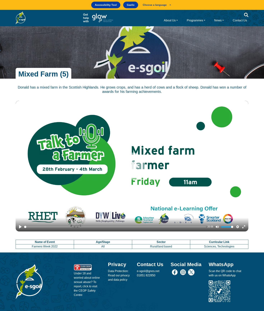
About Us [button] (170, 20)
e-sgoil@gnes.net (148, 271)
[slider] (115, 227)
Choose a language (155, 4)
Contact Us (240, 20)
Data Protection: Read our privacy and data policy (119, 275)
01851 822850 (146, 275)
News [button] (218, 20)
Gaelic (131, 4)
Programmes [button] (195, 20)
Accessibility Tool (106, 4)
